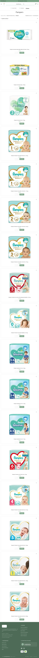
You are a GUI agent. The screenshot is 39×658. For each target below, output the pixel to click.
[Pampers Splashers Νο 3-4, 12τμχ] (19, 389)
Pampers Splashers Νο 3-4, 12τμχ (19, 403)
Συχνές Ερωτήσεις (5, 647)
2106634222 (27, 644)
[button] (21, 53)
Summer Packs (14, 8)
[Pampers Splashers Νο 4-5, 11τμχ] (19, 424)
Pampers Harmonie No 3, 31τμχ (19, 120)
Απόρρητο (31, 656)
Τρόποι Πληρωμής (24, 635)
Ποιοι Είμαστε (4, 646)
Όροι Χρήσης (23, 630)
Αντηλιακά (22, 8)
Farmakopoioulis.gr (7, 656)
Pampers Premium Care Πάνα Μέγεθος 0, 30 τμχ (19, 332)
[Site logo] (4, 4)
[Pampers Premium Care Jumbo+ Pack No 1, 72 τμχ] (19, 176)
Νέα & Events (4, 644)
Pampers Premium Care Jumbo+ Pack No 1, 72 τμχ (19, 191)
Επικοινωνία (4, 642)
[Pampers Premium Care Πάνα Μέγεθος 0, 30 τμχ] (19, 318)
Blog (2, 649)
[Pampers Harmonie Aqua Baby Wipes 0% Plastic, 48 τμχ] (19, 34)
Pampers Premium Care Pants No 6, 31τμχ (19, 474)
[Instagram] (24, 648)
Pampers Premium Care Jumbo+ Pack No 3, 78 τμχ (19, 261)
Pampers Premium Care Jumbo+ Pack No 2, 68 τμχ (19, 226)
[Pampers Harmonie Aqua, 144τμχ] (19, 70)
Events (28, 8)
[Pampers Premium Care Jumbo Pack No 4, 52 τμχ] (19, 495)
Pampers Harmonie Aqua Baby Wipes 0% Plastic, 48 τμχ (19, 49)
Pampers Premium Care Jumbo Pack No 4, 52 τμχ (19, 509)
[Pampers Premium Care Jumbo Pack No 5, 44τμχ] (19, 530)
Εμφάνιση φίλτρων (5, 18)
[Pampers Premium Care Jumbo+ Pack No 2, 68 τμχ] (19, 212)
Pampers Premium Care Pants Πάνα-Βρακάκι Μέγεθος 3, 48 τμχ (20, 297)
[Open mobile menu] (1, 4)
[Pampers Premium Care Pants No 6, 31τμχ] (19, 459)
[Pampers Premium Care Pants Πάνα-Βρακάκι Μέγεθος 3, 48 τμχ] (19, 282)
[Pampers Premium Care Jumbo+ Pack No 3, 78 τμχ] (19, 247)
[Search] (20, 4)
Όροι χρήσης (27, 656)
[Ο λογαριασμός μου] (38, 4)
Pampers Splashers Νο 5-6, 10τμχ (19, 368)
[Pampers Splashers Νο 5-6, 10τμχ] (19, 353)
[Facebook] (22, 648)
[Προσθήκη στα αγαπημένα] (36, 22)
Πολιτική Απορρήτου (24, 627)
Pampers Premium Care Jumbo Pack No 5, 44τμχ (19, 545)
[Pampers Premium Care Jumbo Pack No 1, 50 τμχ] (19, 141)
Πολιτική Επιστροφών (24, 632)
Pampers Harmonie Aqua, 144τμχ (19, 84)
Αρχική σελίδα (3, 15)
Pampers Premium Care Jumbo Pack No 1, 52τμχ (19, 580)
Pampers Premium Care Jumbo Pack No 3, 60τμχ (19, 616)
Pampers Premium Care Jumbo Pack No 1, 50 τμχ (19, 155)
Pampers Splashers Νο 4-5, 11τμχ (19, 439)
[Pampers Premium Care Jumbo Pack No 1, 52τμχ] (19, 566)
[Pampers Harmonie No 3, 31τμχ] (19, 105)
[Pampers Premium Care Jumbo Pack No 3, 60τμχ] (19, 601)
